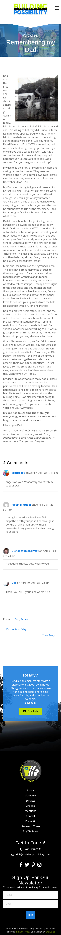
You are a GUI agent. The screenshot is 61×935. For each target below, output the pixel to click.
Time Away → (50, 635)
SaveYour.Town (30, 826)
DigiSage (50, 931)
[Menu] (57, 8)
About (30, 790)
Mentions (30, 811)
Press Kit (30, 821)
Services (30, 800)
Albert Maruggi (21, 504)
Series (24, 619)
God (17, 619)
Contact (30, 816)
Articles (30, 805)
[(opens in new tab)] (30, 770)
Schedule (30, 795)
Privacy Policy (23, 931)
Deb (14, 582)
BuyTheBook (30, 831)
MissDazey (18, 472)
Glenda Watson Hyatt (25, 551)
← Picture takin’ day (14, 629)
